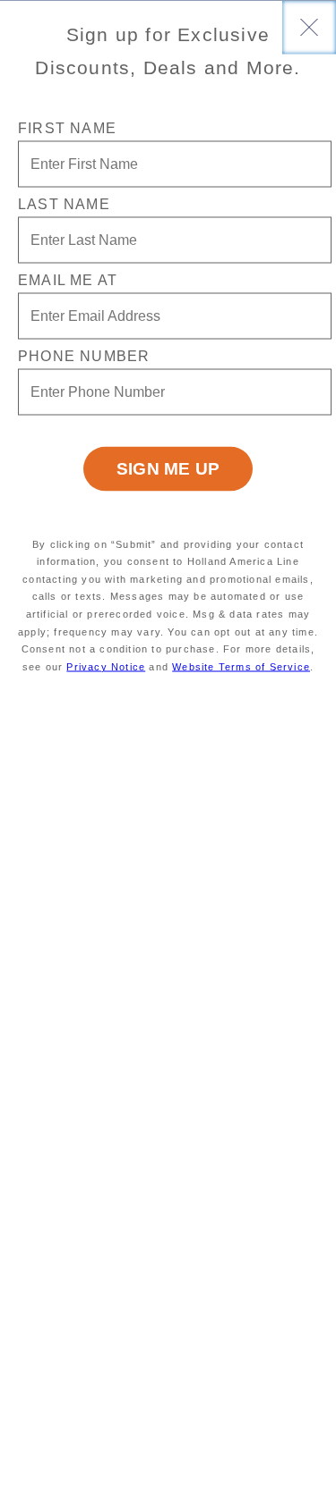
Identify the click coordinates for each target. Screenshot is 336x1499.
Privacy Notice (105, 666)
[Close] (309, 27)
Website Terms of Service (241, 666)
